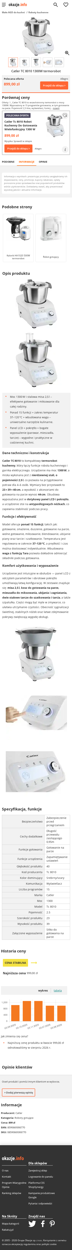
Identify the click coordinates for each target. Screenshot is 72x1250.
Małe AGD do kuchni (13, 12)
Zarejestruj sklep (37, 1170)
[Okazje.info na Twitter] (32, 1224)
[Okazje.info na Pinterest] (52, 1224)
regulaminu (29, 1244)
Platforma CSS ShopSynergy (36, 1185)
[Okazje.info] (19, 5)
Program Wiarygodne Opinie (14, 1185)
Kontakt (6, 1176)
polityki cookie (49, 1244)
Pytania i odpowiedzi (40, 1203)
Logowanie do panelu (40, 1176)
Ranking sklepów (11, 1193)
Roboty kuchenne (38, 12)
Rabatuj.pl (7, 1229)
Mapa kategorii (10, 1223)
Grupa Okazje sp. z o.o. (30, 1240)
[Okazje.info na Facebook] (43, 1224)
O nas (5, 1170)
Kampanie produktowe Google (41, 1195)
